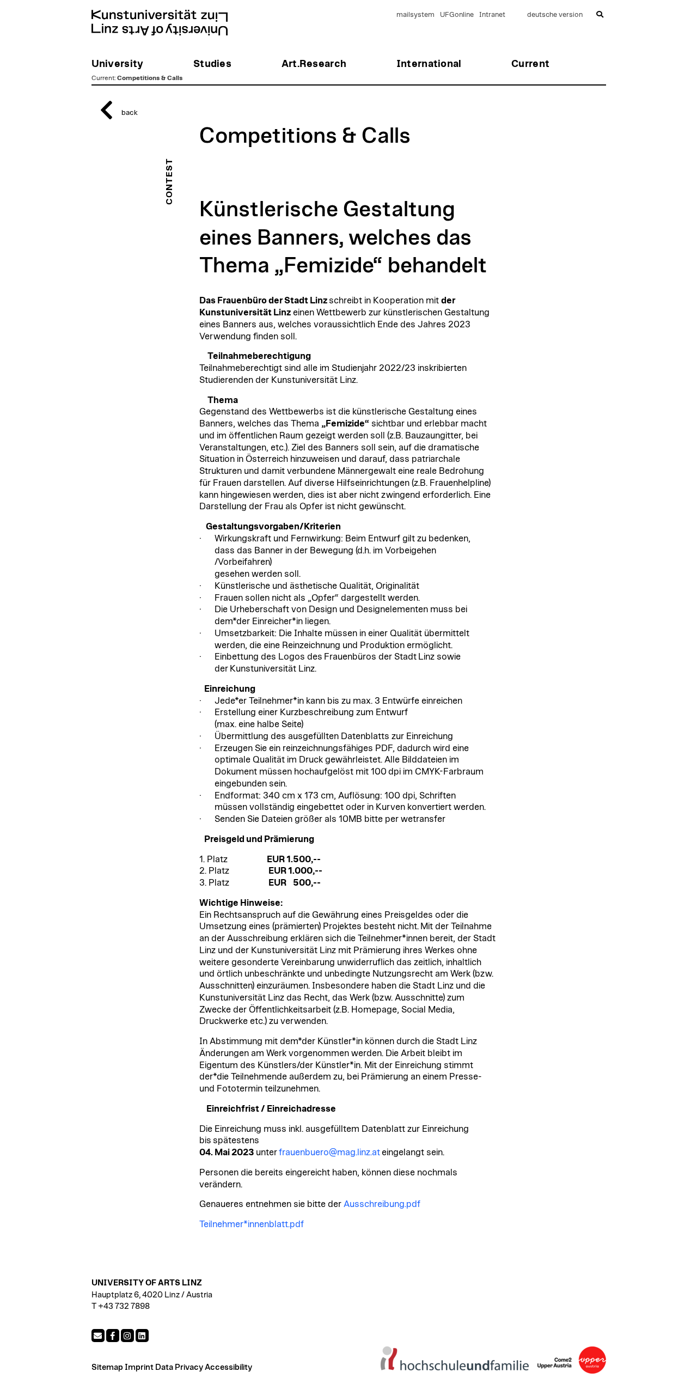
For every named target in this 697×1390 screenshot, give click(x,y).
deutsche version (555, 15)
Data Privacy (179, 1367)
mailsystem (415, 15)
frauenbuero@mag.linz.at (328, 1152)
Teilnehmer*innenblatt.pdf (251, 1224)
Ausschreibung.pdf (382, 1204)
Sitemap (107, 1367)
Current (102, 78)
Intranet (492, 15)
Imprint (139, 1367)
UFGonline (457, 15)
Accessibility (228, 1367)
